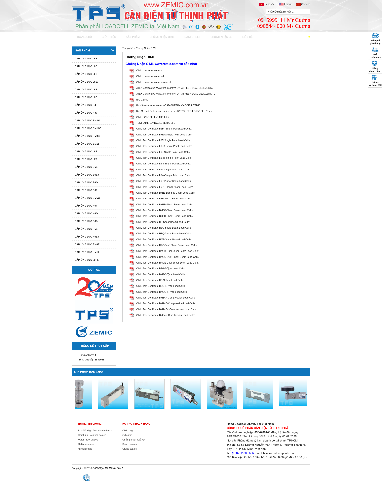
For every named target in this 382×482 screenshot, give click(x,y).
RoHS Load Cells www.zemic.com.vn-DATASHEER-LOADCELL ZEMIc (174, 111)
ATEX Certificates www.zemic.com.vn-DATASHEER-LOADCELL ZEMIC (174, 88)
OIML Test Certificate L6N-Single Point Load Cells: (163, 163)
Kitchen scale (85, 448)
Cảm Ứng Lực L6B (86, 58)
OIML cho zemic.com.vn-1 (150, 76)
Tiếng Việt (270, 4)
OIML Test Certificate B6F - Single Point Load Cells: (164, 128)
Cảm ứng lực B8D (86, 221)
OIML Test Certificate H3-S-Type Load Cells (159, 280)
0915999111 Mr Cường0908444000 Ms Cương (283, 23)
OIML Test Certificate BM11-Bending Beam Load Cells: (165, 192)
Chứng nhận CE (221, 37)
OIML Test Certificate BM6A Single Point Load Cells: (164, 134)
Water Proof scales (88, 439)
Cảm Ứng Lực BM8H (87, 120)
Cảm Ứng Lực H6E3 (87, 236)
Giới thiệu (109, 37)
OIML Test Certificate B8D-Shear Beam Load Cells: (163, 198)
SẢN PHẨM (133, 37)
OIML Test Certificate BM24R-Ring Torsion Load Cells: (165, 315)
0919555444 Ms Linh (282, 478)
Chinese (305, 4)
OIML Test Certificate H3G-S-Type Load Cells (160, 286)
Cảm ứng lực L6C (86, 66)
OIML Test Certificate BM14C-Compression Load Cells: (166, 303)
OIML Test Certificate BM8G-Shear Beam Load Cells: (164, 210)
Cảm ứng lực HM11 (87, 252)
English (288, 4)
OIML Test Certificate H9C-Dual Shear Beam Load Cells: (166, 245)
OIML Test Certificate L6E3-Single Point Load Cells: (164, 146)
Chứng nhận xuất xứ (133, 439)
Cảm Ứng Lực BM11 (87, 143)
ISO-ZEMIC (142, 99)
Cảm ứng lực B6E (86, 167)
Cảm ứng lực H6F (86, 205)
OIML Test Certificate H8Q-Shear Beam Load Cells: (163, 233)
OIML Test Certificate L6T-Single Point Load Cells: (163, 169)
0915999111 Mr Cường (121, 478)
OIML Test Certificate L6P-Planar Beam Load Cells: (163, 181)
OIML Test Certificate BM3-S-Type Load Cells (160, 274)
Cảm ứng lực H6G (86, 213)
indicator (127, 435)
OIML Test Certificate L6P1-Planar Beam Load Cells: (164, 187)
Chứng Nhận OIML (162, 37)
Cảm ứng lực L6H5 (87, 260)
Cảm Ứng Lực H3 (85, 105)
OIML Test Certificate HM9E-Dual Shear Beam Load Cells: (167, 262)
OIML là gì (127, 430)
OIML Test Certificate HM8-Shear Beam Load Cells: (164, 239)
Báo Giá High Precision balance (95, 430)
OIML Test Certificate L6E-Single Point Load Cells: (163, 140)
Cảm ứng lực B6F (86, 190)
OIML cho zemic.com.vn (149, 70)
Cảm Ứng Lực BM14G (88, 128)
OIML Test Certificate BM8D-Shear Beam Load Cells (164, 204)
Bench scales (129, 444)
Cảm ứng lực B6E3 (87, 174)
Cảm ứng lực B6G (86, 182)
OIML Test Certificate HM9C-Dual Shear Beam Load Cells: (167, 257)
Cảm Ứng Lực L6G (86, 74)
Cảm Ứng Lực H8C (86, 112)
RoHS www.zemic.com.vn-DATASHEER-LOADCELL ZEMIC (168, 105)
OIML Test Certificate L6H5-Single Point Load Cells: (164, 157)
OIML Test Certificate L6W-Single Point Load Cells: (163, 175)
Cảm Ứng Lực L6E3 (86, 81)
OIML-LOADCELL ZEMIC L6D (152, 117)
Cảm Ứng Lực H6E (86, 229)
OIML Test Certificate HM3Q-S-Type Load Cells (161, 292)
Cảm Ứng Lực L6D (86, 97)
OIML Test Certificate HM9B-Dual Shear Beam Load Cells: (167, 251)
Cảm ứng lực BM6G (87, 198)
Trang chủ (84, 37)
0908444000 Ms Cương (162, 478)
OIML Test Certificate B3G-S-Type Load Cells (160, 268)
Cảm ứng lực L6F (86, 151)
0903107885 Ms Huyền (204, 478)
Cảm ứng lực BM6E (87, 244)
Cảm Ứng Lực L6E (86, 89)
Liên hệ (247, 37)
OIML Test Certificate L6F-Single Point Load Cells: (163, 152)
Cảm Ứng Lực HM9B (87, 136)
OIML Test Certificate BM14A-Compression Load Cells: (165, 297)
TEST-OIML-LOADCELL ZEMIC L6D (155, 123)
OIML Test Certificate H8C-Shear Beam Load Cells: (163, 227)
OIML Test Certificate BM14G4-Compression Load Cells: (166, 309)
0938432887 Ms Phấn (244, 478)
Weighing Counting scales (92, 435)
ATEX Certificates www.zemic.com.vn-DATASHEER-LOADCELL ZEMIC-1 (175, 93)
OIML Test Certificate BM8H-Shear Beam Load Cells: (164, 216)
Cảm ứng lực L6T (86, 159)
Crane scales (129, 448)
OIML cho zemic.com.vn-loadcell (153, 82)
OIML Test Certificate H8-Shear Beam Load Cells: (163, 222)
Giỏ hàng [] (303, 37)
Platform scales (86, 444)
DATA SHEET (192, 37)
